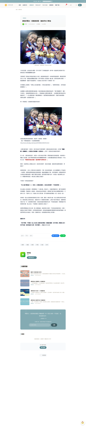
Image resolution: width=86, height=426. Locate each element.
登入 (80, 5)
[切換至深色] (76, 5)
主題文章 (25, 5)
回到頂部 (44, 355)
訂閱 (54, 325)
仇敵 (42, 244)
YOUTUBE (44, 5)
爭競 (37, 244)
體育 (22, 244)
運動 (27, 244)
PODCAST (38, 5)
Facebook (56, 235)
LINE (64, 235)
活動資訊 (51, 5)
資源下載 (57, 5)
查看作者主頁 (31, 257)
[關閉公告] (84, 1)
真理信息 (20, 9)
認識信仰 (32, 5)
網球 (32, 244)
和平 (46, 244)
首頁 (20, 5)
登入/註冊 (43, 347)
